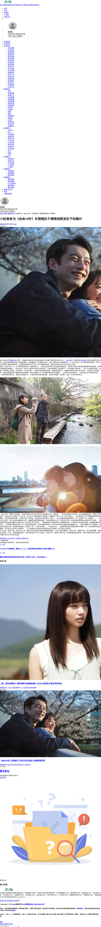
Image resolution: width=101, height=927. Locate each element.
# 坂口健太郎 (18, 764)
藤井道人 (14, 360)
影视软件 (11, 126)
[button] (1, 922)
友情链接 (10, 900)
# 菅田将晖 (33, 687)
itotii (15, 224)
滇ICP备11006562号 (37, 904)
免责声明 (12, 910)
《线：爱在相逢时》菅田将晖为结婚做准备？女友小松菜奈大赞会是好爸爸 (31, 683)
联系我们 (16, 900)
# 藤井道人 (25, 538)
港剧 (9, 114)
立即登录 (3, 777)
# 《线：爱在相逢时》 (14, 687)
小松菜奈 (83, 360)
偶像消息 (10, 213)
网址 (1, 924)
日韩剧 (10, 109)
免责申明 (3, 900)
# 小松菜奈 (17, 538)
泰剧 (9, 111)
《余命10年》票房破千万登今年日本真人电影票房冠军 (22, 760)
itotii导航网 (26, 904)
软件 (7, 924)
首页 (1, 213)
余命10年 (69, 360)
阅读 (5, 213)
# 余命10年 (10, 538)
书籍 (11, 924)
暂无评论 (4, 771)
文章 (4, 924)
